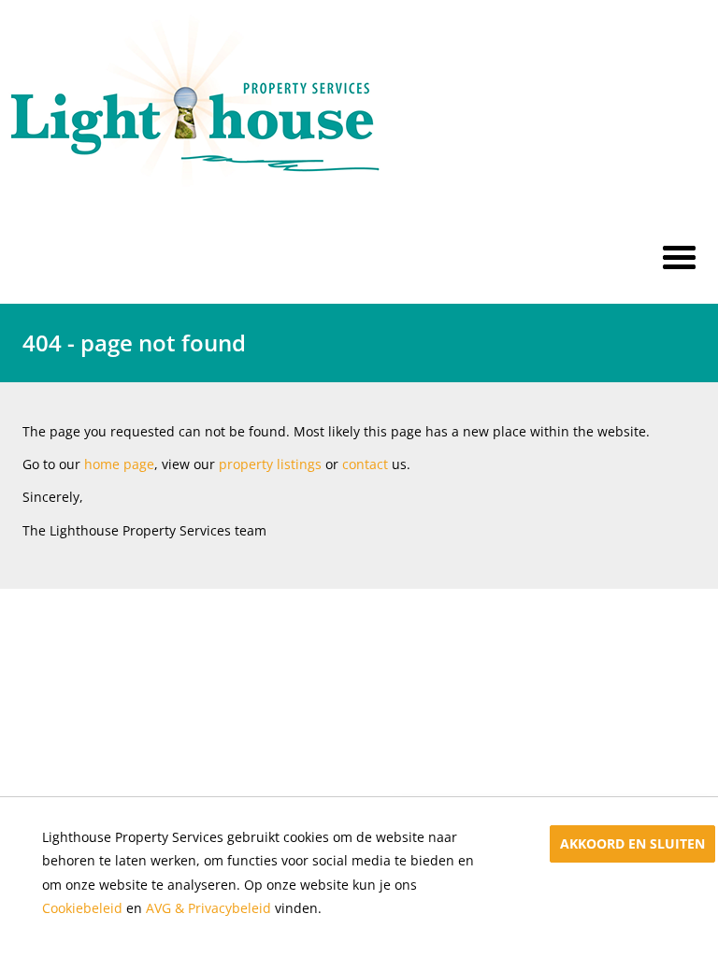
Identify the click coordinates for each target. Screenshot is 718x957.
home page (119, 464)
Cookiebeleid (82, 908)
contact (365, 464)
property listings (270, 464)
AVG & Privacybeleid (208, 908)
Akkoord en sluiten (632, 843)
